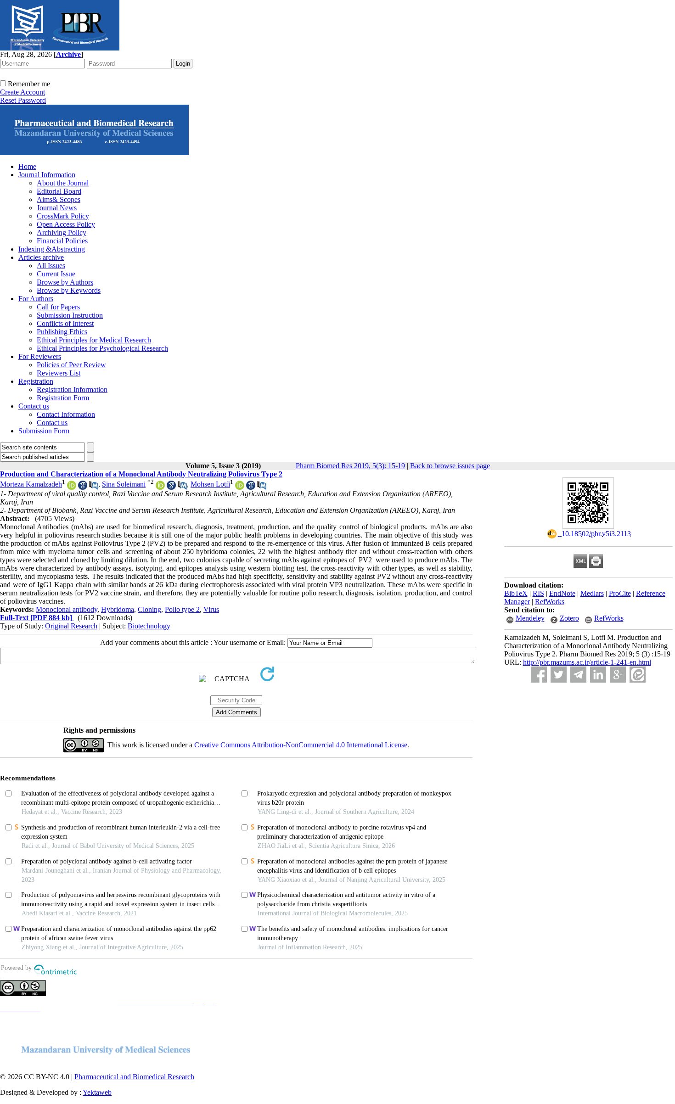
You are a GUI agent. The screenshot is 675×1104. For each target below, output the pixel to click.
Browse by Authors (65, 282)
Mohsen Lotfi (210, 484)
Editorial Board (59, 191)
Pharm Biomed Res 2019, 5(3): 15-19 (350, 466)
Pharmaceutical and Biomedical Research (134, 1077)
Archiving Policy (61, 232)
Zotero (569, 618)
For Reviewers (39, 356)
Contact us (33, 406)
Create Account (22, 92)
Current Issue (56, 274)
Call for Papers (58, 307)
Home (27, 166)
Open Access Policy (66, 224)
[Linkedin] (598, 675)
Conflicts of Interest (65, 323)
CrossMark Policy (63, 216)
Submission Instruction (70, 315)
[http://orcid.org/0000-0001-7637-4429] (71, 487)
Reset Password (23, 100)
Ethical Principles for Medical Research (94, 340)
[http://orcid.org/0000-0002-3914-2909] (160, 487)
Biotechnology (149, 626)
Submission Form (43, 431)
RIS (538, 593)
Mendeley (530, 618)
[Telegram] (578, 675)
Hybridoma (117, 609)
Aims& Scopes (58, 199)
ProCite (620, 593)
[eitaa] (638, 675)
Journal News (57, 208)
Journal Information (46, 175)
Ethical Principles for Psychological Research (102, 348)
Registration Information (72, 389)
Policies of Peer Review (71, 365)
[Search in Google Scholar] (82, 487)
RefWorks (549, 601)
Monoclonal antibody (66, 609)
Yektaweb (97, 1092)
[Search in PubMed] (93, 487)
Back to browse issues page (450, 466)
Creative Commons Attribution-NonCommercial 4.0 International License (300, 745)
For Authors (35, 299)
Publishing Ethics (62, 332)
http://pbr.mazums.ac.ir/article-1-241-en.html (587, 662)
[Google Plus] (618, 675)
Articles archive (41, 257)
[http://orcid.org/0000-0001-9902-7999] (239, 487)
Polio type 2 (182, 609)
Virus (211, 609)
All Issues (51, 265)
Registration (35, 381)
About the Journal (63, 183)
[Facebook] (539, 675)
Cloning (149, 609)
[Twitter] (559, 675)
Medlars (592, 593)
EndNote (562, 593)
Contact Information (66, 414)
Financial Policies (62, 241)
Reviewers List (58, 373)
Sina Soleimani (124, 484)
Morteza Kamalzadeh (31, 484)
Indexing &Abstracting (51, 249)
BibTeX (516, 593)
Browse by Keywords (69, 290)
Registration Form (63, 398)
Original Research (71, 626)
